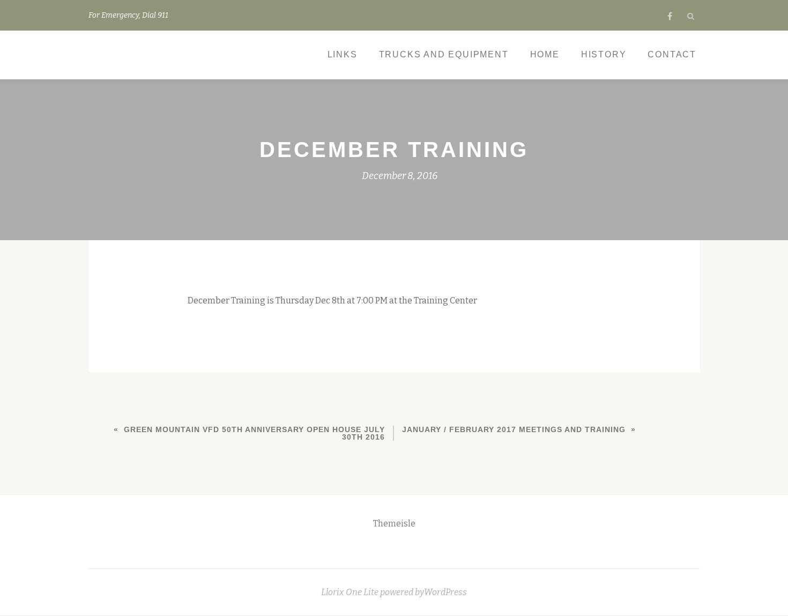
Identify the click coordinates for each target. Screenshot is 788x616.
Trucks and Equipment (444, 54)
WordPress (445, 592)
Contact (672, 54)
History (604, 54)
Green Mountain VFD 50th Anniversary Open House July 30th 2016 (254, 433)
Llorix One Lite (350, 592)
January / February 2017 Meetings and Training (514, 429)
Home (545, 54)
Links (343, 54)
